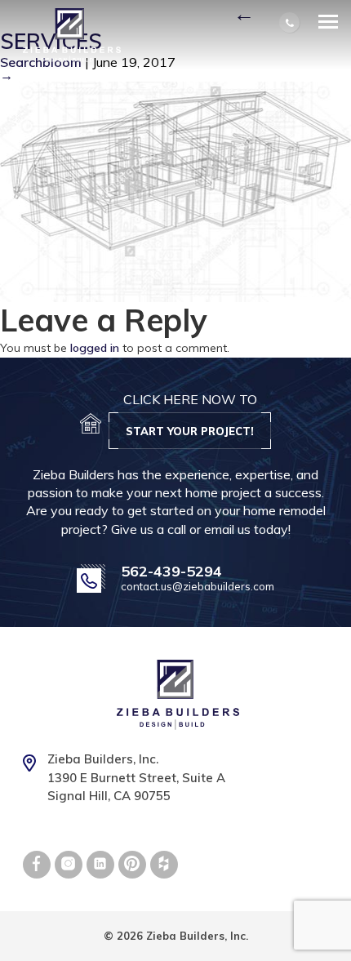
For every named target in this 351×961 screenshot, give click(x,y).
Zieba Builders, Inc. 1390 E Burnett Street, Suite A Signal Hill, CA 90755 (136, 777)
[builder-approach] (175, 190)
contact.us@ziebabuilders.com (197, 587)
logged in (94, 347)
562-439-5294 (171, 572)
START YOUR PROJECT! (190, 431)
